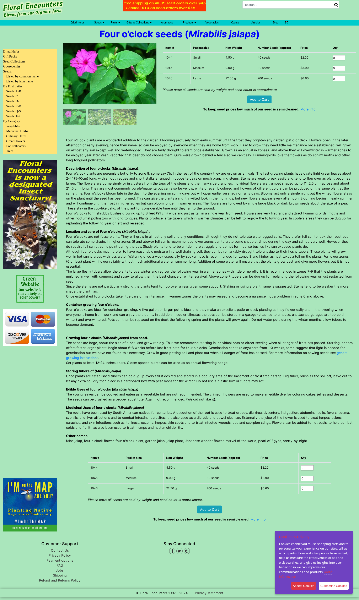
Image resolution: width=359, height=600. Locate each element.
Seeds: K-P (13, 106)
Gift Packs (10, 56)
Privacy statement (209, 593)
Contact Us (60, 550)
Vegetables (212, 22)
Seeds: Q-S (13, 111)
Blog (275, 22)
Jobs (60, 570)
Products (188, 22)
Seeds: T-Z (13, 116)
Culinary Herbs (16, 136)
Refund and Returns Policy (59, 580)
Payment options (60, 560)
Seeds (98, 22)
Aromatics (167, 22)
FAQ (60, 565)
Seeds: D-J (13, 101)
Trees (9, 151)
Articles (256, 22)
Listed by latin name (19, 81)
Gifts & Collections (138, 22)
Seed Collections (14, 61)
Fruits (114, 22)
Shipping (60, 575)
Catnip (235, 22)
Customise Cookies (333, 586)
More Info (308, 109)
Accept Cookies (303, 586)
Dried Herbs (77, 22)
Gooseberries (11, 66)
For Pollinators (16, 146)
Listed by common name (22, 76)
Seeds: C (12, 96)
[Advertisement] (30, 409)
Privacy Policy (60, 555)
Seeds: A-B (13, 91)
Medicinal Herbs (17, 131)
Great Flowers (15, 141)
